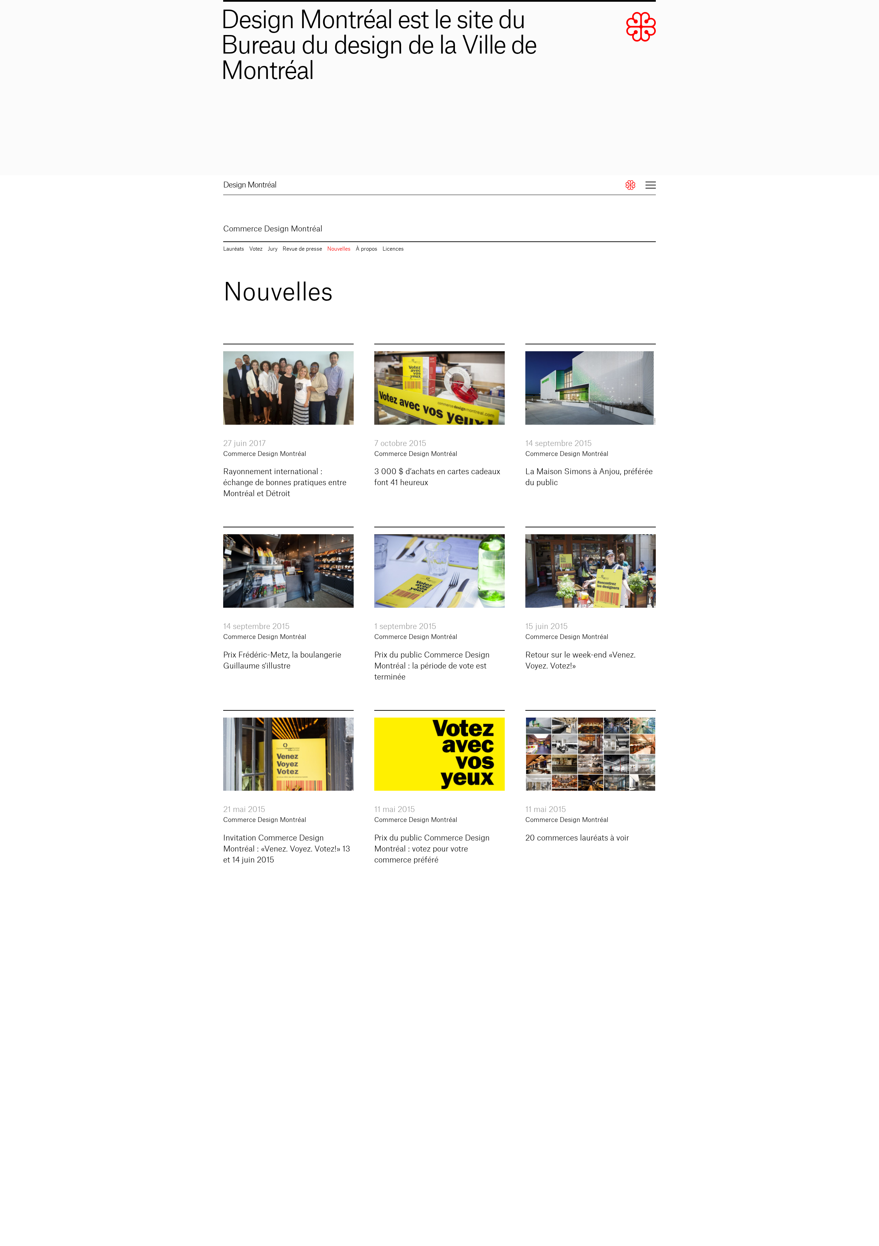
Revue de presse (302, 249)
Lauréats (233, 249)
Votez (256, 249)
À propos (366, 249)
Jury (272, 249)
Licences (393, 249)
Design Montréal (249, 185)
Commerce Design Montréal (272, 229)
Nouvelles (339, 249)
